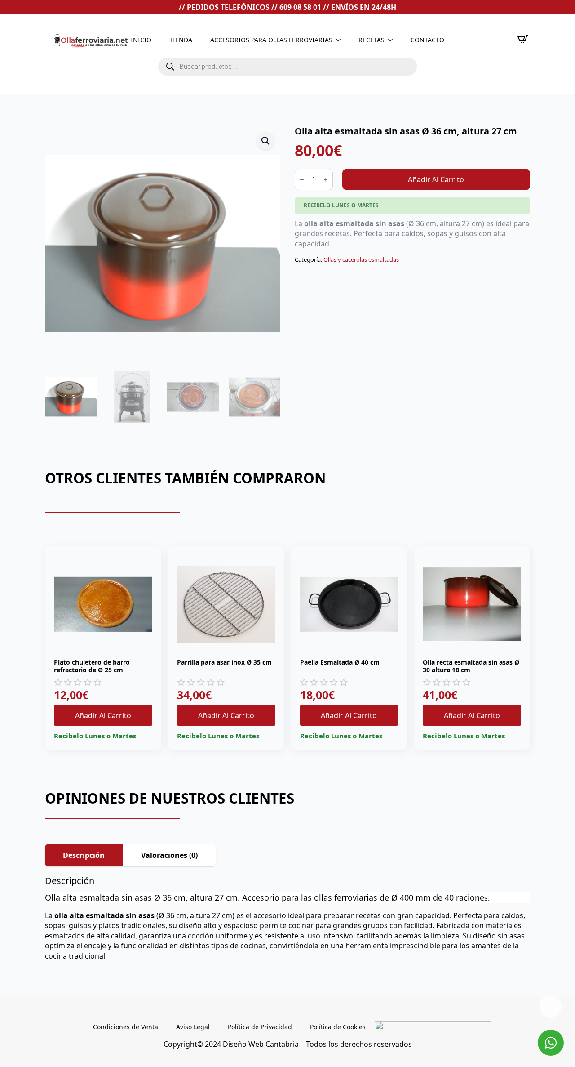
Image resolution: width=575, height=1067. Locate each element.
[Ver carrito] (523, 39)
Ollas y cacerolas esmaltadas (361, 259)
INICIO (141, 40)
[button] (265, 140)
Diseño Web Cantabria (262, 1044)
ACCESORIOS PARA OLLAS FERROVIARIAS (271, 40)
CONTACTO (427, 40)
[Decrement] (302, 179)
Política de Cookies (338, 1026)
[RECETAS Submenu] (393, 40)
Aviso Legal (193, 1026)
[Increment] (326, 179)
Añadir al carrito (436, 179)
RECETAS (371, 40)
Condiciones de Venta (125, 1026)
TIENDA (180, 40)
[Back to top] (550, 1006)
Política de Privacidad (260, 1026)
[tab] (84, 855)
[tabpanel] (287, 918)
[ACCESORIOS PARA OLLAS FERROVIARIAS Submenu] (340, 40)
